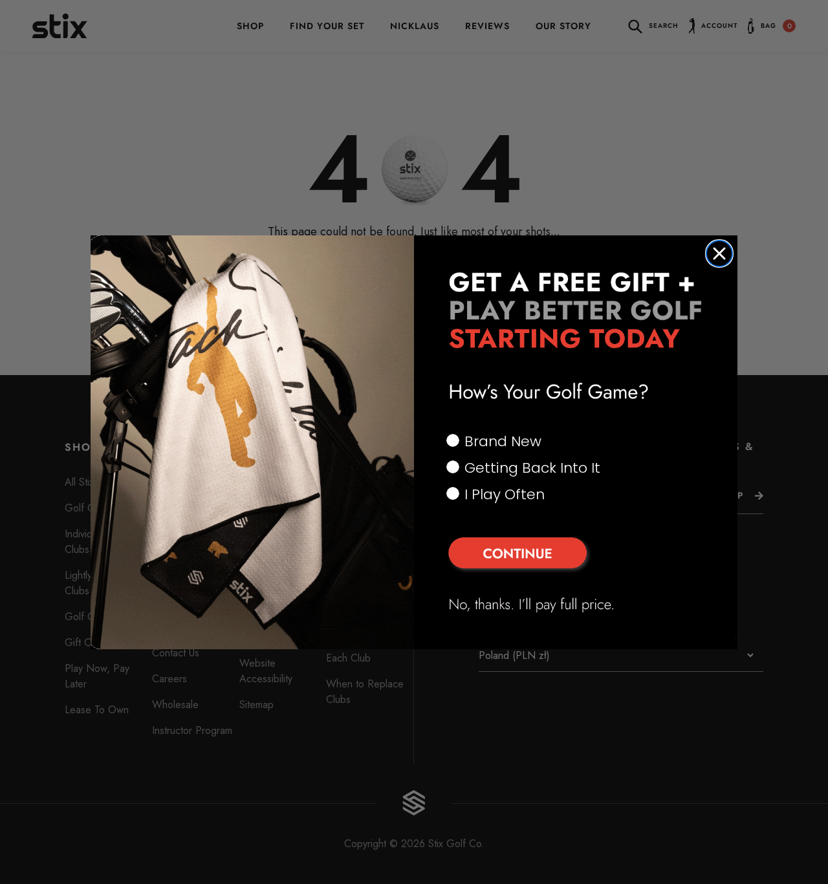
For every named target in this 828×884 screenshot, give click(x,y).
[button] (575, 554)
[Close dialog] (719, 253)
